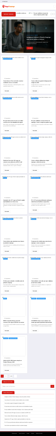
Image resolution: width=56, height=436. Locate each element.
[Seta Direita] (54, 14)
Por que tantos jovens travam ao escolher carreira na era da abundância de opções (13, 121)
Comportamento (35, 98)
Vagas (5, 177)
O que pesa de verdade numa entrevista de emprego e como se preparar (41, 242)
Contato (28, 433)
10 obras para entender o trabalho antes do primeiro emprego (13, 281)
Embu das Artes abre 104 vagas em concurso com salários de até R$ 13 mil (12, 161)
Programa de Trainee (41, 298)
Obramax (5, 338)
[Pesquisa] (54, 6)
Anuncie (32, 433)
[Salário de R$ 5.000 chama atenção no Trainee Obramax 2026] (14, 346)
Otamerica (34, 298)
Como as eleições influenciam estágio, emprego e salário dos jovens (40, 161)
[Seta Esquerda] (51, 14)
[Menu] (50, 6)
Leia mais (7, 90)
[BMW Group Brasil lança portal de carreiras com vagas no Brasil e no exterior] (14, 306)
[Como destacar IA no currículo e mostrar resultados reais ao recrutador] (14, 58)
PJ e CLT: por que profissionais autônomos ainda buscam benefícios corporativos (41, 201)
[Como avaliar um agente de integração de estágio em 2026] (40, 57)
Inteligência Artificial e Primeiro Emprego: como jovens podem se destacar (39, 38)
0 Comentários (7, 78)
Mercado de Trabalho (30, 35)
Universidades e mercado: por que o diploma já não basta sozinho (42, 281)
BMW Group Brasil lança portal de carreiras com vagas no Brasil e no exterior (13, 321)
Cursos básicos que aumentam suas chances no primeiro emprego (13, 242)
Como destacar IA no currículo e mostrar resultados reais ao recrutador (13, 81)
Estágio (33, 58)
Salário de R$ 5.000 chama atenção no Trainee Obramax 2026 (12, 361)
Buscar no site (8, 381)
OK (52, 386)
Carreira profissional (7, 98)
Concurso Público (7, 138)
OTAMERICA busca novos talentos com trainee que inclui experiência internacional (41, 321)
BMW (5, 298)
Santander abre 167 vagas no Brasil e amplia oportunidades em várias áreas (14, 201)
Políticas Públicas (35, 138)
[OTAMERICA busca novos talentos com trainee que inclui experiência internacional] (42, 306)
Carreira (5, 258)
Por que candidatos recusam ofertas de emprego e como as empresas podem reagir (41, 14)
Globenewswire (14, 433)
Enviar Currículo (22, 433)
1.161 (11, 376)
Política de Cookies (39, 433)
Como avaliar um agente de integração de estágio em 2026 (41, 81)
